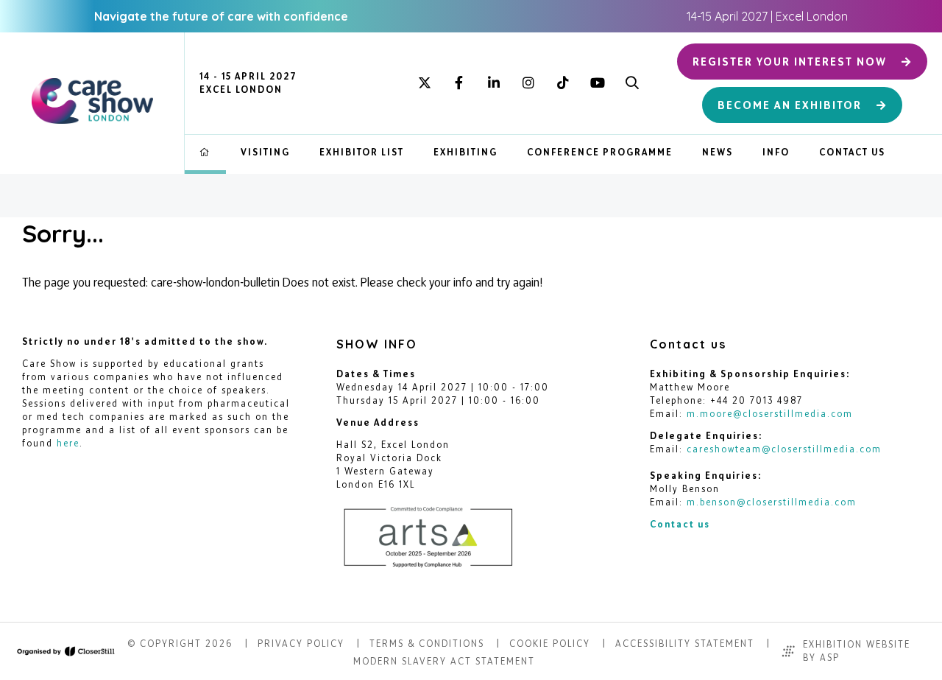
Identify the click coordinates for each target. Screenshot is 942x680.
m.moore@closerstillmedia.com (770, 413)
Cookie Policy (549, 643)
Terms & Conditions (426, 643)
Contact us (680, 524)
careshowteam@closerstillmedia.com (784, 449)
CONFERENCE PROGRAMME (600, 152)
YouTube (597, 83)
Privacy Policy (301, 643)
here (68, 443)
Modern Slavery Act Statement (444, 661)
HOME (205, 152)
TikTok (562, 83)
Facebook (459, 83)
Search (632, 83)
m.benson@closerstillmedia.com (772, 502)
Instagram (528, 83)
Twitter (424, 83)
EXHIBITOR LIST (361, 152)
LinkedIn (493, 83)
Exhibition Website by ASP (856, 651)
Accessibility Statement (684, 643)
